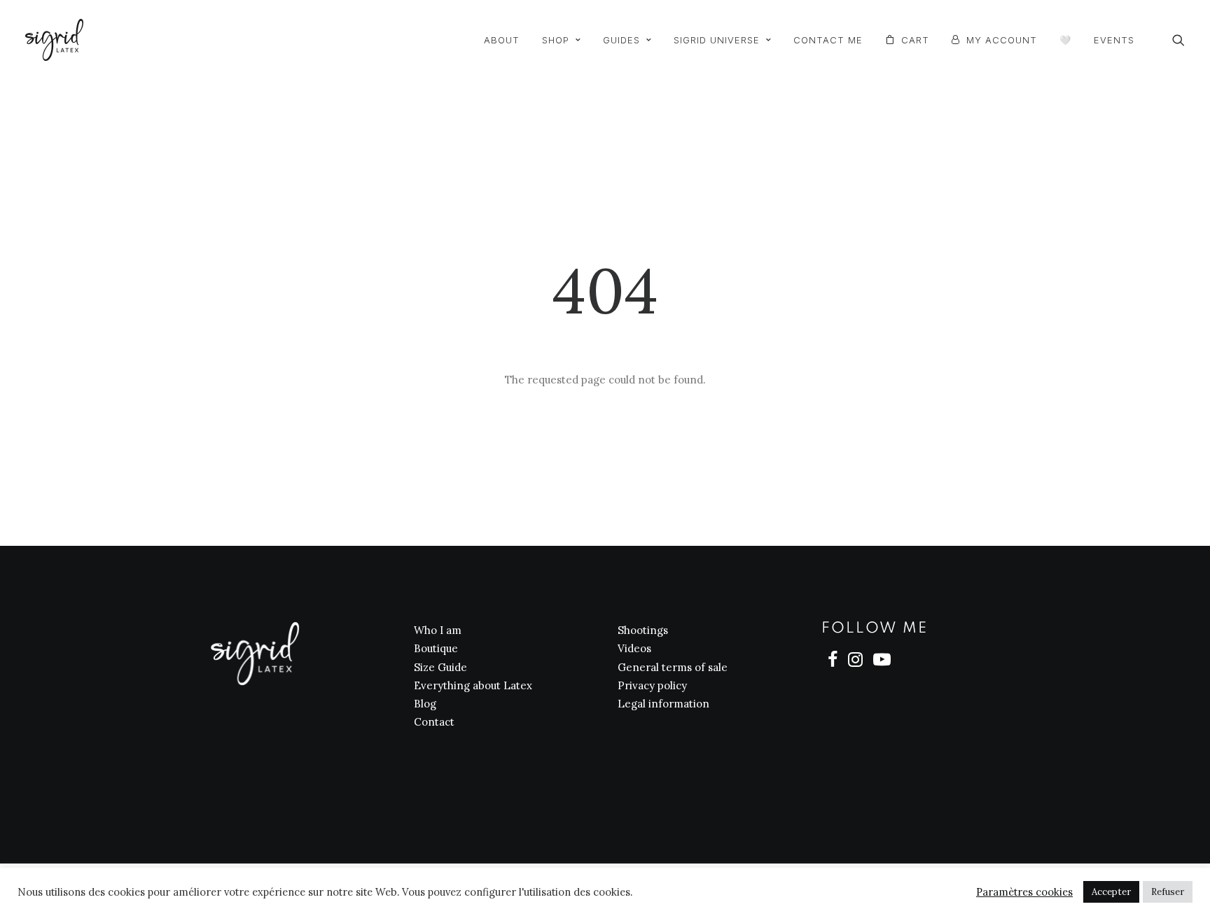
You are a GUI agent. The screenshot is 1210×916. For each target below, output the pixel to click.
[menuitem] (501, 40)
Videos (634, 648)
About (502, 39)
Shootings (643, 630)
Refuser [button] (1167, 892)
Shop (555, 39)
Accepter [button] (1111, 892)
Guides (621, 39)
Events (1114, 39)
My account (1001, 39)
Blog (425, 703)
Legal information (663, 703)
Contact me (828, 39)
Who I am (437, 630)
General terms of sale (673, 667)
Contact (434, 721)
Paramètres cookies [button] (1024, 892)
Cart (915, 39)
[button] (1178, 40)
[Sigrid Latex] (54, 40)
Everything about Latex (473, 685)
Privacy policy (652, 685)
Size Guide (440, 667)
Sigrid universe (717, 39)
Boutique (436, 648)
